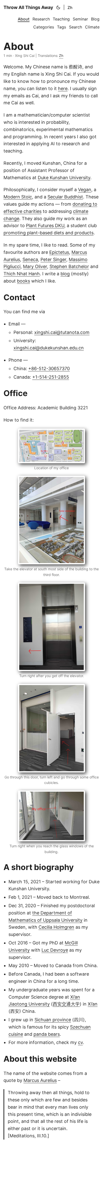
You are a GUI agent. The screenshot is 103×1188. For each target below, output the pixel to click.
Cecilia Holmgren (56, 927)
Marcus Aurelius (40, 1080)
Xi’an (93, 1004)
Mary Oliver (35, 266)
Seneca (30, 259)
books (23, 281)
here (63, 88)
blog (65, 273)
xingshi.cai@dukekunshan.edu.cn (49, 347)
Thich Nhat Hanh (22, 273)
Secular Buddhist (65, 196)
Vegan (84, 189)
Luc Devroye (55, 950)
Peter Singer (53, 259)
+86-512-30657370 (49, 368)
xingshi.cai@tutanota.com (62, 332)
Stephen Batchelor (69, 266)
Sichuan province (52, 1019)
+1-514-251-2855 (50, 377)
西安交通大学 (66, 1004)
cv (80, 1042)
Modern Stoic (18, 196)
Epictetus (59, 252)
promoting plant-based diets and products (49, 232)
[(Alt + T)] (58, 7)
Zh (70, 7)
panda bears (47, 1034)
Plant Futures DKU (45, 225)
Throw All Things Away (28, 7)
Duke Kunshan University (64, 177)
